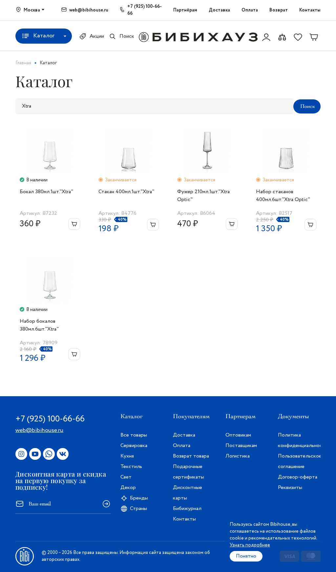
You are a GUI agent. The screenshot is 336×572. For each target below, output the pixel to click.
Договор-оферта (297, 477)
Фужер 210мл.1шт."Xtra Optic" (203, 195)
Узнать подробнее (250, 545)
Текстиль (131, 466)
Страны (138, 508)
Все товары (133, 435)
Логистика (237, 456)
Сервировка (133, 445)
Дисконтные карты (187, 493)
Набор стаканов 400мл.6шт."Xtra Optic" (283, 195)
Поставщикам (241, 445)
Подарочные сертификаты (188, 472)
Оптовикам (238, 435)
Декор (128, 487)
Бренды (139, 498)
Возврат (278, 10)
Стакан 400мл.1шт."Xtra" (126, 191)
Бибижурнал (187, 508)
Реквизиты (290, 487)
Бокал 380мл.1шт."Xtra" (46, 191)
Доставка (219, 10)
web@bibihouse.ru (88, 10)
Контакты (310, 10)
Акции (97, 36)
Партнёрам (185, 10)
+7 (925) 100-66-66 (144, 10)
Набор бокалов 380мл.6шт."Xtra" (39, 325)
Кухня (127, 456)
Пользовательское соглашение (299, 461)
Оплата (250, 10)
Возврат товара (191, 456)
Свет (126, 477)
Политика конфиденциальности (299, 440)
